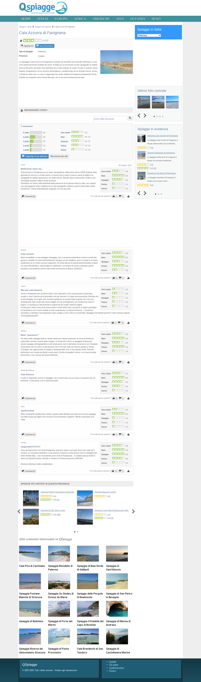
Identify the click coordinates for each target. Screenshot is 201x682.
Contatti (112, 661)
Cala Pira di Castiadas (32, 565)
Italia (43, 19)
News (156, 19)
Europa (61, 19)
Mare (63, 137)
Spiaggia (64, 141)
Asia (120, 19)
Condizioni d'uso (116, 668)
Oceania (137, 19)
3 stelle (26, 141)
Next (132, 511)
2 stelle (26, 145)
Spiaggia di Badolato (31, 621)
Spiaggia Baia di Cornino (105, 492)
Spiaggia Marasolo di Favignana (161, 153)
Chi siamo (113, 664)
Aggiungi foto (29, 46)
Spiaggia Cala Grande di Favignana (162, 136)
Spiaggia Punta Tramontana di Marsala (57, 492)
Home (26, 19)
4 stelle (26, 137)
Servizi (63, 150)
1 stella (26, 150)
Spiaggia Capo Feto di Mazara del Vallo (111, 510)
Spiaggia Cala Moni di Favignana (161, 173)
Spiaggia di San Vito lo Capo (53, 510)
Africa (80, 19)
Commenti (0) (30, 196)
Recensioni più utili (59, 156)
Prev (20, 511)
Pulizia (63, 145)
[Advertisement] (76, 93)
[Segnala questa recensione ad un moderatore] (129, 196)
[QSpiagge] (43, 15)
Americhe (101, 19)
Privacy (112, 671)
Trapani (41, 56)
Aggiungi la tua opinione (36, 156)
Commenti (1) (30, 323)
